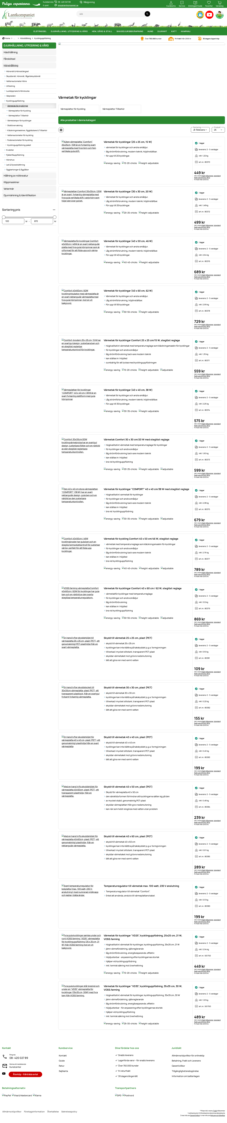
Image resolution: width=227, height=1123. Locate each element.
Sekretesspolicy (69, 1111)
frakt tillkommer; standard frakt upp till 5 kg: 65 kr (207, 177)
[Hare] (106, 23)
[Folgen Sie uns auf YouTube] (4, 1074)
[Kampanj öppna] (192, 31)
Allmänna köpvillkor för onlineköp (188, 1055)
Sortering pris (11, 210)
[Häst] (9, 23)
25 (217, 129)
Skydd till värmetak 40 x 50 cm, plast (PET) (128, 786)
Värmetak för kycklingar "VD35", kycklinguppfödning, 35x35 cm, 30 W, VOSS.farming (143, 988)
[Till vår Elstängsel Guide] (220, 15)
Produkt (217, 127)
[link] (78, 109)
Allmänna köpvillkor (11, 1111)
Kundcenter (15, 1067)
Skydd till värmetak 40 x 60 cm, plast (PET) (128, 836)
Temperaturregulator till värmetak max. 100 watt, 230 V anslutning (141, 885)
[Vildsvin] (117, 23)
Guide (62, 1060)
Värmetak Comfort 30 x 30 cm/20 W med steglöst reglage (136, 439)
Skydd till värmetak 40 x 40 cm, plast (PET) (128, 737)
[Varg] (131, 23)
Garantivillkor (178, 1065)
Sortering (197, 127)
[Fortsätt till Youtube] (209, 15)
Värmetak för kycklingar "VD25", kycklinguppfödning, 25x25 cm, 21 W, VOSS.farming (143, 937)
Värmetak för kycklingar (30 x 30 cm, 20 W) (128, 191)
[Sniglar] (211, 23)
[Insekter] (220, 23)
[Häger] (180, 23)
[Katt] (96, 23)
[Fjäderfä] (73, 23)
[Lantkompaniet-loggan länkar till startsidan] (39, 14)
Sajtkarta (63, 1071)
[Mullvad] (190, 23)
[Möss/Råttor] (201, 23)
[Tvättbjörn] (157, 23)
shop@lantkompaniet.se (68, 5)
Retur (61, 1065)
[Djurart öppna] (168, 31)
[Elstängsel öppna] (48, 31)
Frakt (215, 1111)
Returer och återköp (217, 1115)
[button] (200, 15)
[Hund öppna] (154, 31)
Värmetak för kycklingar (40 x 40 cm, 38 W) (128, 389)
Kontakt (63, 1055)
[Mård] (169, 23)
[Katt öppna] (178, 31)
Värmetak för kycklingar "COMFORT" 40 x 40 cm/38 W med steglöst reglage (146, 489)
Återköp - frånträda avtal (25, 1074)
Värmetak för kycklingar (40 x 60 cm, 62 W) (128, 290)
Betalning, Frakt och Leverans (186, 1060)
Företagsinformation (34, 1111)
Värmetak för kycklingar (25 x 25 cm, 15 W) (128, 141)
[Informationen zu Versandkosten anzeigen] (124, 1095)
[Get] (62, 23)
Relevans (199, 129)
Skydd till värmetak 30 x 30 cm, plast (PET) (128, 687)
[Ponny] (22, 23)
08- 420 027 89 (18, 1058)
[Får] (50, 23)
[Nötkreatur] (36, 23)
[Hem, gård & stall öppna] (113, 31)
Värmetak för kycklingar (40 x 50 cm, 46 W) (128, 241)
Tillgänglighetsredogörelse (185, 1071)
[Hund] (84, 23)
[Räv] (144, 23)
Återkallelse (53, 1111)
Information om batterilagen (186, 1076)
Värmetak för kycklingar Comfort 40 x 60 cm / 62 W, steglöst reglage (143, 588)
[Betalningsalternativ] (21, 1095)
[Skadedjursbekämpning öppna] (144, 31)
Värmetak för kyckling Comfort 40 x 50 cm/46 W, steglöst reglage (141, 538)
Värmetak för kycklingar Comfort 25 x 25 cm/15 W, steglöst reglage (142, 340)
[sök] (147, 14)
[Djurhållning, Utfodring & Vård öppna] (89, 31)
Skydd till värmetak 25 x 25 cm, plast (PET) (128, 637)
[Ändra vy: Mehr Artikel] (61, 130)
